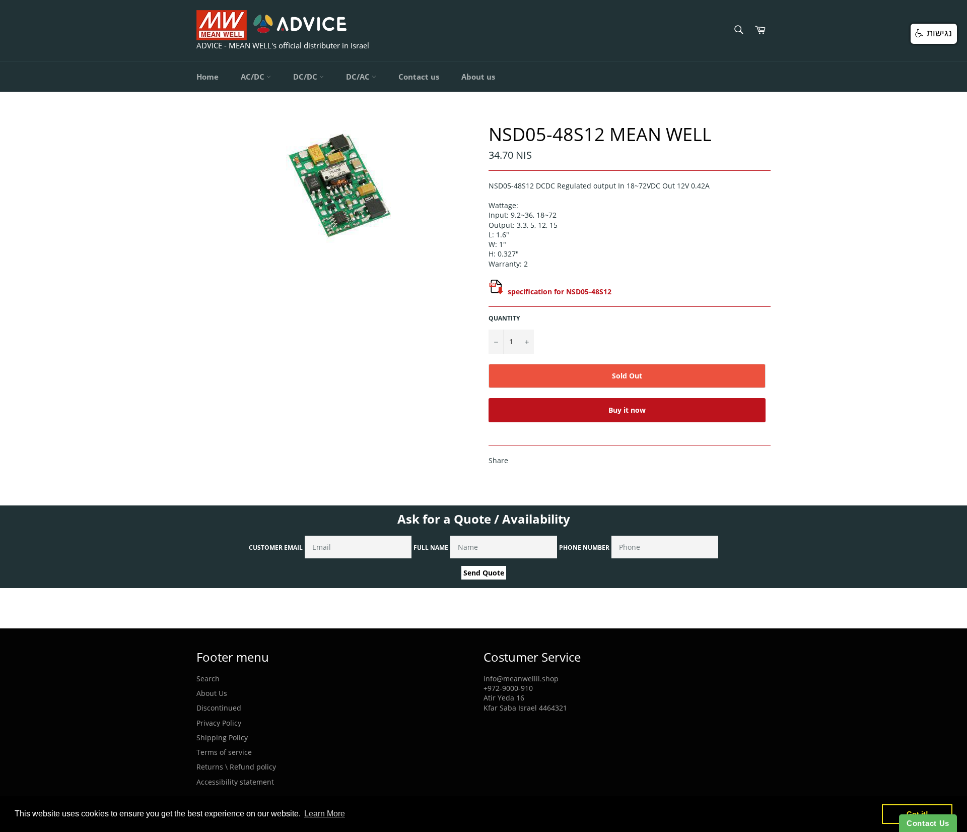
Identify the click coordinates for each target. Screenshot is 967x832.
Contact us (418, 77)
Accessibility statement (235, 782)
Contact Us (928, 823)
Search (208, 678)
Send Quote (483, 573)
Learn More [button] (324, 813)
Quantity (504, 318)
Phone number (584, 547)
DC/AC (359, 77)
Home (207, 77)
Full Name (430, 547)
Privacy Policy (218, 723)
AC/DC (253, 77)
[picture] (496, 291)
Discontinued (218, 708)
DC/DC (306, 77)
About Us (211, 693)
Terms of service (224, 752)
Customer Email (276, 547)
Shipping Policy (222, 737)
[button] (934, 34)
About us (478, 77)
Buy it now (627, 410)
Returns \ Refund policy (236, 767)
